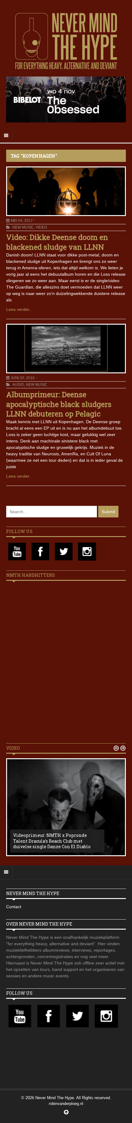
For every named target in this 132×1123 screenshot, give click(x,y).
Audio (18, 384)
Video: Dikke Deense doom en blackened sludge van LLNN (57, 242)
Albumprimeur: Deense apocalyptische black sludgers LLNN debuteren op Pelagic (58, 404)
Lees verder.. (19, 309)
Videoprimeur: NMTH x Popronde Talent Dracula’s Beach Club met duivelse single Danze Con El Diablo (52, 840)
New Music (23, 227)
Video (41, 227)
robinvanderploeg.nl (66, 1103)
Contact (13, 906)
